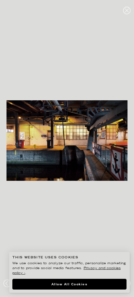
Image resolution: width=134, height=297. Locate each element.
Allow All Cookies (69, 284)
